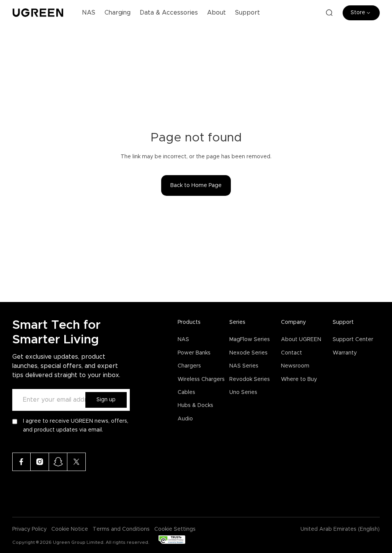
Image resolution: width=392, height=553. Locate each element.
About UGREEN (301, 339)
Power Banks (194, 353)
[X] (76, 462)
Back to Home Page (196, 185)
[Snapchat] (58, 462)
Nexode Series (248, 353)
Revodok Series (249, 379)
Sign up (106, 399)
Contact (291, 353)
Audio (185, 419)
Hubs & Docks (195, 405)
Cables (186, 392)
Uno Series (243, 392)
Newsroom (295, 366)
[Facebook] (21, 462)
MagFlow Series (249, 339)
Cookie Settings (175, 529)
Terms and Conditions (121, 529)
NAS (183, 339)
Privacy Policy (29, 529)
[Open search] (329, 12)
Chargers (189, 366)
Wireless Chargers (201, 379)
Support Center (353, 339)
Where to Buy (299, 379)
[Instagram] (40, 462)
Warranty (345, 353)
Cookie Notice (69, 529)
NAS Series (243, 366)
